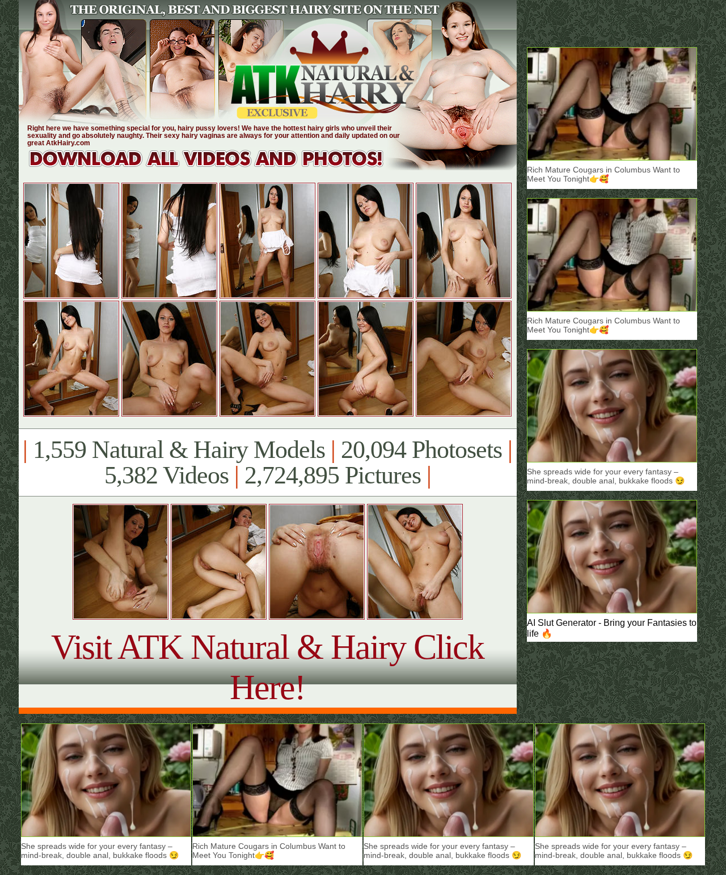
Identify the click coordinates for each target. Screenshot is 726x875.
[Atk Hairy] (217, 167)
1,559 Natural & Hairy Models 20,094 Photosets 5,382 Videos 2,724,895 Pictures (267, 462)
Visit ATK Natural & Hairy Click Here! (267, 667)
